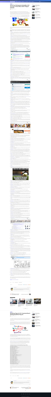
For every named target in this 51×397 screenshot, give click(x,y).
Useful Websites (20, 282)
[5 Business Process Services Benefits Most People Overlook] (33, 18)
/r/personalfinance (12, 142)
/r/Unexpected (11, 240)
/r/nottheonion (12, 133)
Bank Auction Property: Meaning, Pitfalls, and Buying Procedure (37, 12)
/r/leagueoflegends (12, 187)
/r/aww (11, 72)
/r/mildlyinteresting (12, 102)
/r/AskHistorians (27, 33)
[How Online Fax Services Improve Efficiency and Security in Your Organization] (33, 9)
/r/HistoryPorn (11, 253)
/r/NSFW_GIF (11, 237)
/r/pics (11, 43)
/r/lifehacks (11, 245)
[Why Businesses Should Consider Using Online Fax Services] (33, 6)
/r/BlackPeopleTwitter (12, 191)
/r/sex (11, 210)
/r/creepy (11, 153)
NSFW (16, 203)
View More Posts (28, 287)
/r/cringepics (11, 213)
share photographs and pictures (17, 43)
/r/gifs (11, 75)
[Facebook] (29, 384)
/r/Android (11, 206)
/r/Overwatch (11, 200)
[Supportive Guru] (12, 1)
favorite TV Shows (20, 99)
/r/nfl (11, 244)
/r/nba (11, 271)
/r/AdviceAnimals (12, 166)
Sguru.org (25, 289)
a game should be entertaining (27, 62)
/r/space (11, 108)
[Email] (29, 284)
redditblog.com (16, 68)
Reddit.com (28, 16)
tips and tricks (11, 104)
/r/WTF (11, 163)
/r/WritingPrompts (12, 156)
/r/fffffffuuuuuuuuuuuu (12, 268)
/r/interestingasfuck (12, 190)
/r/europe (11, 183)
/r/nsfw (11, 203)
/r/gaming (11, 62)
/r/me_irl (11, 272)
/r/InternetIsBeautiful (12, 113)
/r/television (11, 98)
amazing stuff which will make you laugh (24, 27)
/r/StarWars (11, 252)
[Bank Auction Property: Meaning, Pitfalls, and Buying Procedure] (33, 12)
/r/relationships (12, 241)
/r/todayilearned (12, 36)
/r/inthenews (20, 74)
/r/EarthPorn (11, 93)
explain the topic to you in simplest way (18, 78)
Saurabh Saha (15, 287)
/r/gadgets (11, 117)
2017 (13, 282)
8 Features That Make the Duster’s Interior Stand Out (37, 14)
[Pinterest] (28, 284)
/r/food (11, 121)
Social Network (16, 282)
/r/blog (11, 68)
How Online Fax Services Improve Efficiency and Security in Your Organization (38, 9)
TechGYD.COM (23, 289)
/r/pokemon (11, 229)
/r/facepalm (11, 274)
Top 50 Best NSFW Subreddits (15, 279)
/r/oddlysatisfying (12, 238)
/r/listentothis (11, 147)
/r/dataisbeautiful (12, 139)
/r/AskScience (24, 33)
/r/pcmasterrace (12, 201)
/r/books (11, 96)
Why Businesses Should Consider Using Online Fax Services (37, 6)
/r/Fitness (11, 159)
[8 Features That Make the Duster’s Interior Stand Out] (33, 15)
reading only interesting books (27, 96)
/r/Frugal (11, 235)
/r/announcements (12, 60)
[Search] (40, 1)
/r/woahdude (11, 184)
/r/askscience (11, 90)
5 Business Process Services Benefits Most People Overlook (38, 17)
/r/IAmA (11, 45)
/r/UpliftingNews (12, 145)
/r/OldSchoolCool (12, 149)
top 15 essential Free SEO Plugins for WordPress (23, 372)
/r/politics (11, 180)
